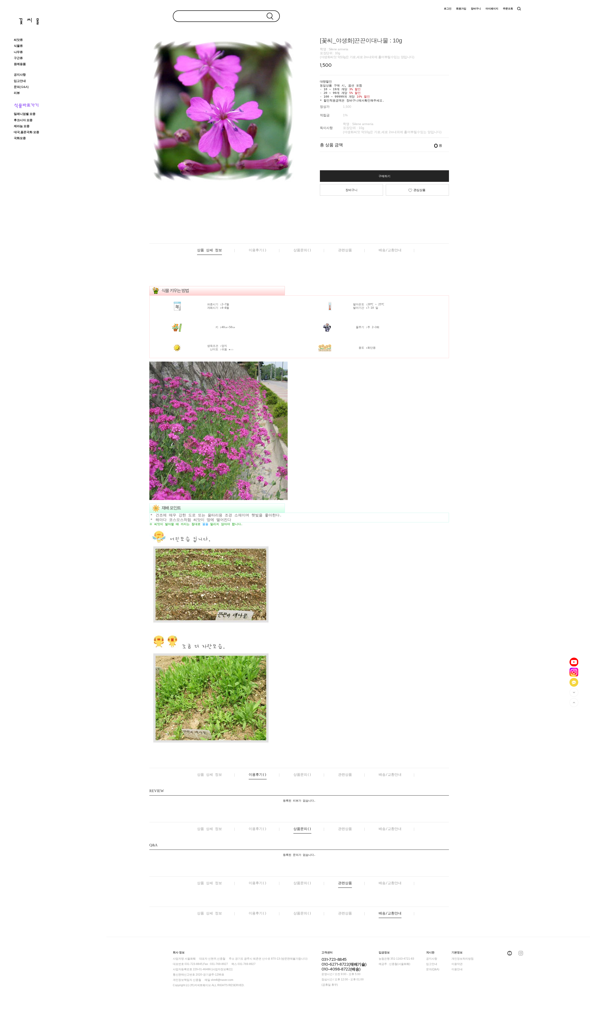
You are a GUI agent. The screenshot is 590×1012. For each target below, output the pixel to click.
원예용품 (20, 64)
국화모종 (20, 138)
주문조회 (508, 8)
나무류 (18, 52)
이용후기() (258, 250)
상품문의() (302, 250)
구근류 (18, 58)
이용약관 (457, 964)
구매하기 (384, 176)
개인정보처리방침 (462, 958)
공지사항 (20, 75)
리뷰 (17, 93)
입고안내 (20, 81)
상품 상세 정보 (209, 250)
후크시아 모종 (23, 120)
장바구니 (476, 8)
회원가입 (461, 8)
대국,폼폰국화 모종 (26, 132)
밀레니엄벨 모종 (24, 114)
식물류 (18, 46)
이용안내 (457, 969)
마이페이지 (492, 8)
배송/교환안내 (390, 250)
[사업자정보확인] (222, 969)
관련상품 (345, 250)
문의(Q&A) (21, 87)
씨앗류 (18, 40)
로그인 (447, 8)
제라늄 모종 (22, 126)
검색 (519, 9)
